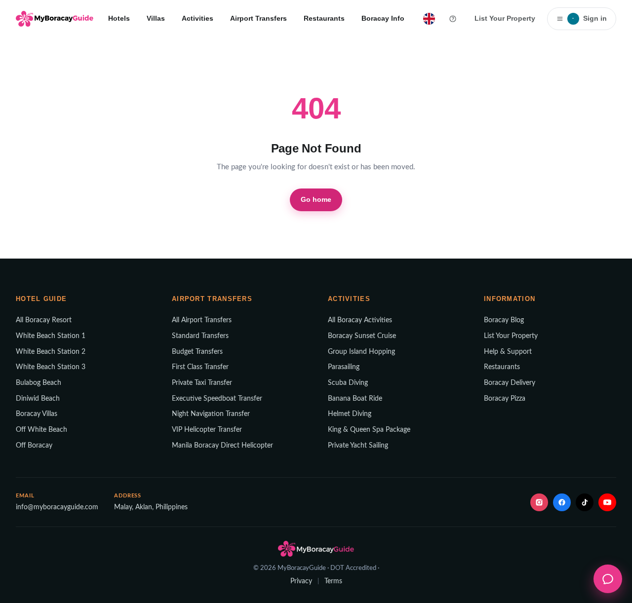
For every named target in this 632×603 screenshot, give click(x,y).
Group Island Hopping (361, 351)
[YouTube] (607, 502)
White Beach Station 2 (50, 351)
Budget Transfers (197, 351)
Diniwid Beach (38, 398)
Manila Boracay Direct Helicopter (222, 445)
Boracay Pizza (504, 398)
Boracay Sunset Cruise (362, 336)
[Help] (453, 19)
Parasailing (343, 367)
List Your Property (504, 18)
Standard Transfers (200, 336)
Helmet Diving (349, 414)
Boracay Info (382, 18)
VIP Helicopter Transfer (207, 429)
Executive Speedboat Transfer (217, 398)
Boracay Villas (36, 414)
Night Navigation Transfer (211, 414)
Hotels (119, 18)
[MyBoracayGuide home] (54, 19)
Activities (197, 18)
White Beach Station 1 (50, 336)
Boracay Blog (504, 320)
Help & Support (508, 351)
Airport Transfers (258, 18)
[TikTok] (584, 502)
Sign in (589, 18)
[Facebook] (562, 502)
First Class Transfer (200, 367)
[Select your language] (429, 19)
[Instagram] (539, 502)
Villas (156, 18)
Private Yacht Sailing (358, 445)
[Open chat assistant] (607, 579)
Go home (316, 199)
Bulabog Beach (38, 382)
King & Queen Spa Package (369, 429)
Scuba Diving (348, 382)
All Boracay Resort (44, 320)
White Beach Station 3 (50, 367)
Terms (333, 581)
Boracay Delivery (509, 382)
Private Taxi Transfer (202, 382)
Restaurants (324, 18)
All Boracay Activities (360, 320)
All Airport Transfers (202, 320)
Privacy (301, 581)
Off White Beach (41, 429)
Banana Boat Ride (355, 398)
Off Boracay (34, 445)
